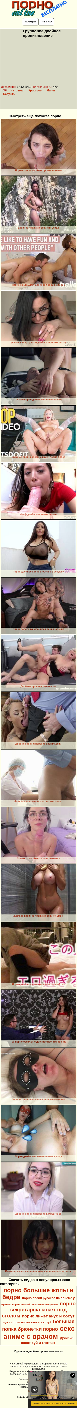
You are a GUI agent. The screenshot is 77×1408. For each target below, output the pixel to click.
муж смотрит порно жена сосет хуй (27, 1322)
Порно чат (46, 21)
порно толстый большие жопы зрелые (35, 1304)
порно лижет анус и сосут (48, 1316)
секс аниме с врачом (39, 1332)
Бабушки (9, 94)
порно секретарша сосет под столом (39, 1310)
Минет (51, 90)
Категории (30, 21)
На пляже (16, 90)
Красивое (34, 90)
